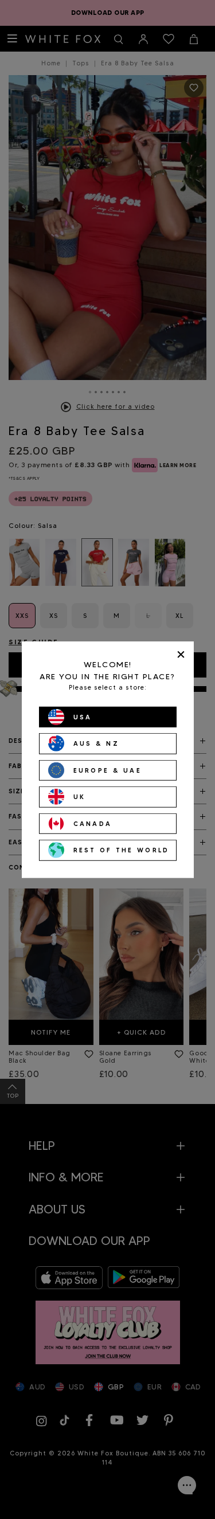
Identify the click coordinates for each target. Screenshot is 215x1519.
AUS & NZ (96, 743)
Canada (92, 823)
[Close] (181, 654)
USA (82, 716)
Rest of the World (121, 850)
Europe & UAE (107, 770)
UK (79, 797)
